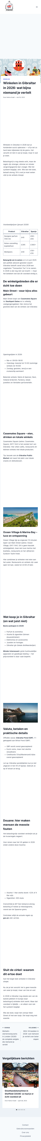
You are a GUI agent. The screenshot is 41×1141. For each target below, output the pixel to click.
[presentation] (20, 1075)
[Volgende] (35, 1085)
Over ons (25, 1132)
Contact (25, 1125)
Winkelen (6, 79)
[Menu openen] (37, 6)
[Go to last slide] (5, 1085)
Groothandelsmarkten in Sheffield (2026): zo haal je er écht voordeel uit (19, 1094)
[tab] (16, 1109)
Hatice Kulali (11, 97)
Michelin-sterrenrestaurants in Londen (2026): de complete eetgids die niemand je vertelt (10, 1036)
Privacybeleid (25, 1136)
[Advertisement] (20, 37)
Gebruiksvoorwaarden (25, 1129)
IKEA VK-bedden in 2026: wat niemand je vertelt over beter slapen (31, 1033)
